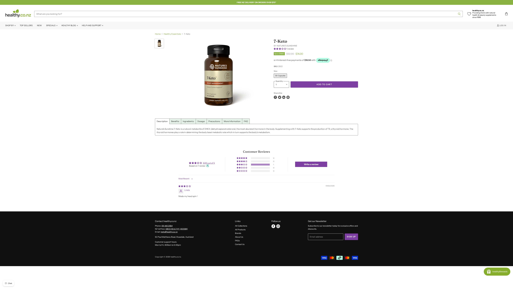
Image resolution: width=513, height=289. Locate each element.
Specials (51, 25)
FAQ (246, 121)
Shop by (9, 25)
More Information (232, 121)
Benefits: (175, 121)
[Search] (459, 14)
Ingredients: (188, 121)
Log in (502, 25)
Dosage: (201, 121)
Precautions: (214, 121)
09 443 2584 (167, 226)
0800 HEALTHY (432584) (177, 229)
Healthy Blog (68, 25)
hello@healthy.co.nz (169, 232)
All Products (240, 229)
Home (158, 34)
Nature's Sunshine (287, 45)
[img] (184, 186)
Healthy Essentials (172, 34)
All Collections (241, 226)
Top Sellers (26, 25)
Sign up (351, 236)
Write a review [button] (311, 164)
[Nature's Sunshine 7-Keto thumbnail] (159, 43)
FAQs (237, 240)
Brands (238, 233)
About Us (239, 237)
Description (162, 121)
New (39, 25)
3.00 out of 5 (209, 163)
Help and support (92, 25)
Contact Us (240, 244)
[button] (280, 48)
